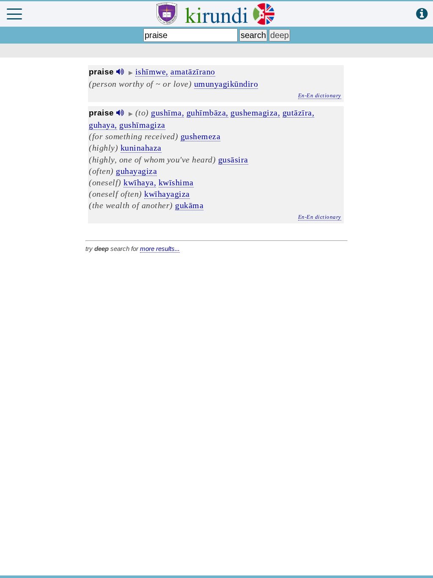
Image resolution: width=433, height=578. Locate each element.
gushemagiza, (255, 112)
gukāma (189, 205)
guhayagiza (136, 171)
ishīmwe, (151, 71)
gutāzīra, (298, 112)
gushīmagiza (142, 124)
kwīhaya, (139, 182)
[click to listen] (120, 72)
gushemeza (201, 136)
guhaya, (103, 124)
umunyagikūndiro (226, 83)
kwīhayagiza (167, 193)
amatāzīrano (192, 71)
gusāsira (233, 159)
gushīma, (167, 112)
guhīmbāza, (207, 112)
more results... (160, 248)
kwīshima (176, 182)
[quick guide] (422, 14)
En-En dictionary (319, 95)
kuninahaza (141, 147)
